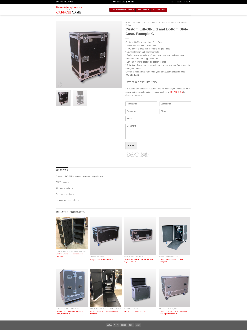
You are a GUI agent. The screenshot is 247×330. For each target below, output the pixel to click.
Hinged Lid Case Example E (135, 311)
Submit (130, 145)
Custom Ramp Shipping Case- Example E (171, 260)
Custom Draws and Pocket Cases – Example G (70, 255)
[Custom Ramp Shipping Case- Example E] (175, 236)
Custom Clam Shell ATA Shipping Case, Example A (69, 312)
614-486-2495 (176, 92)
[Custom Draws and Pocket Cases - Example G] (72, 233)
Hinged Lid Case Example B (101, 259)
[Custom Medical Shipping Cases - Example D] (106, 288)
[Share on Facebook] (128, 155)
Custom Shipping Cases (145, 23)
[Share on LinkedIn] (146, 155)
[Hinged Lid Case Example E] (140, 288)
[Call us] (190, 2)
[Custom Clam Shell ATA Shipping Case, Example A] (72, 288)
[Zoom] (59, 84)
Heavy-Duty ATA (166, 23)
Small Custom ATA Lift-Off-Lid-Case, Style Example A (139, 260)
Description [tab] (62, 170)
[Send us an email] (187, 2)
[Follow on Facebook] (185, 2)
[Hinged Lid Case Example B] (106, 236)
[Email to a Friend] (137, 155)
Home (128, 23)
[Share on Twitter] (132, 155)
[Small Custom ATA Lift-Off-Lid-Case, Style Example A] (140, 236)
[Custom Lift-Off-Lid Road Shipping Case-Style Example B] (175, 288)
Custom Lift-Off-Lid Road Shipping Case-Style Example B (173, 312)
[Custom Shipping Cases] (69, 9)
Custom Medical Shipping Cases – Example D (104, 312)
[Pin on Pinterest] (142, 155)
